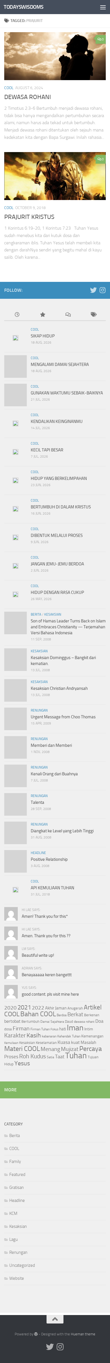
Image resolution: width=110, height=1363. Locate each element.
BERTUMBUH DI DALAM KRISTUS (61, 507)
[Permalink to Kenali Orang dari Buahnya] (15, 776)
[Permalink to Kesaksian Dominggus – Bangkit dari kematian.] (15, 659)
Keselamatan (46, 1043)
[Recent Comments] (67, 315)
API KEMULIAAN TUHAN (52, 887)
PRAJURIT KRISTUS (29, 217)
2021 (24, 1007)
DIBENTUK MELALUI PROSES (57, 535)
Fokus (54, 1029)
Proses (11, 1056)
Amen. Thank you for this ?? (46, 935)
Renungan (39, 710)
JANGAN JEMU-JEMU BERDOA (57, 564)
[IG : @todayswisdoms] (102, 290)
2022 (38, 1007)
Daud (69, 1021)
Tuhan (76, 1055)
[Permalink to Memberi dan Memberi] (15, 747)
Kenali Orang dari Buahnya (54, 773)
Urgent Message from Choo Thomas (63, 716)
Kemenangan (92, 1036)
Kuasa (64, 1042)
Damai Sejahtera (52, 1022)
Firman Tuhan (40, 1029)
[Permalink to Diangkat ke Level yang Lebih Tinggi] (15, 833)
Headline (38, 853)
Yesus (22, 1063)
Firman (21, 1028)
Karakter (15, 1035)
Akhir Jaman (56, 1008)
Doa (99, 1021)
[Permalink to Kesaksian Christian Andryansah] (15, 690)
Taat (59, 1056)
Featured (17, 1174)
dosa (8, 1029)
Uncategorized (22, 1265)
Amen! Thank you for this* (45, 916)
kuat (75, 1042)
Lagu (13, 1239)
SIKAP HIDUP (43, 336)
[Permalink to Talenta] (15, 804)
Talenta (37, 802)
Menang (50, 1049)
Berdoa (62, 1015)
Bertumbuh (30, 1021)
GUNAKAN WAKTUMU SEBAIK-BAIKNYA (67, 393)
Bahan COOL (38, 1014)
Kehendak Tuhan (68, 1036)
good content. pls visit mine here (50, 994)
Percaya (90, 1049)
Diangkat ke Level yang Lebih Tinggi (62, 830)
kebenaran (49, 1036)
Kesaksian (52, 614)
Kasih (34, 1035)
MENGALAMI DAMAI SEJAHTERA (60, 364)
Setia (50, 1057)
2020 (10, 1008)
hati (62, 1028)
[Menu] (103, 7)
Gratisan (16, 1187)
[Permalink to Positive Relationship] (15, 861)
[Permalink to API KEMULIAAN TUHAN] (15, 890)
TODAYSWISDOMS (23, 7)
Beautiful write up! (38, 955)
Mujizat (69, 1049)
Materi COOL (22, 1049)
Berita (36, 614)
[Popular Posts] (42, 315)
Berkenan (91, 1015)
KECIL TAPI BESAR (47, 450)
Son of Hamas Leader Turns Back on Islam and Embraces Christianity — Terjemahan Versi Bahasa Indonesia (68, 626)
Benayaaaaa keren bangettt (47, 974)
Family (15, 1161)
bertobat (12, 1021)
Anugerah (75, 1008)
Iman (75, 1027)
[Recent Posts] (17, 315)
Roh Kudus (32, 1056)
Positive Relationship (49, 859)
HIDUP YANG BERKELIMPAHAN (59, 478)
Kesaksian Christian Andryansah (59, 688)
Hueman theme (83, 1334)
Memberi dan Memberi (51, 745)
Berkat (75, 1014)
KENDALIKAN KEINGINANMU (57, 421)
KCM (13, 1213)
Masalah (88, 1042)
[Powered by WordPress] (36, 1334)
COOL (9, 87)
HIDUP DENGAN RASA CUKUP (57, 592)
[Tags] (93, 315)
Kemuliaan (11, 1043)
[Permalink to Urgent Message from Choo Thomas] (15, 719)
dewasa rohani (84, 1022)
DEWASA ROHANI (27, 97)
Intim (88, 1029)
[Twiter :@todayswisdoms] (93, 290)
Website (16, 1278)
